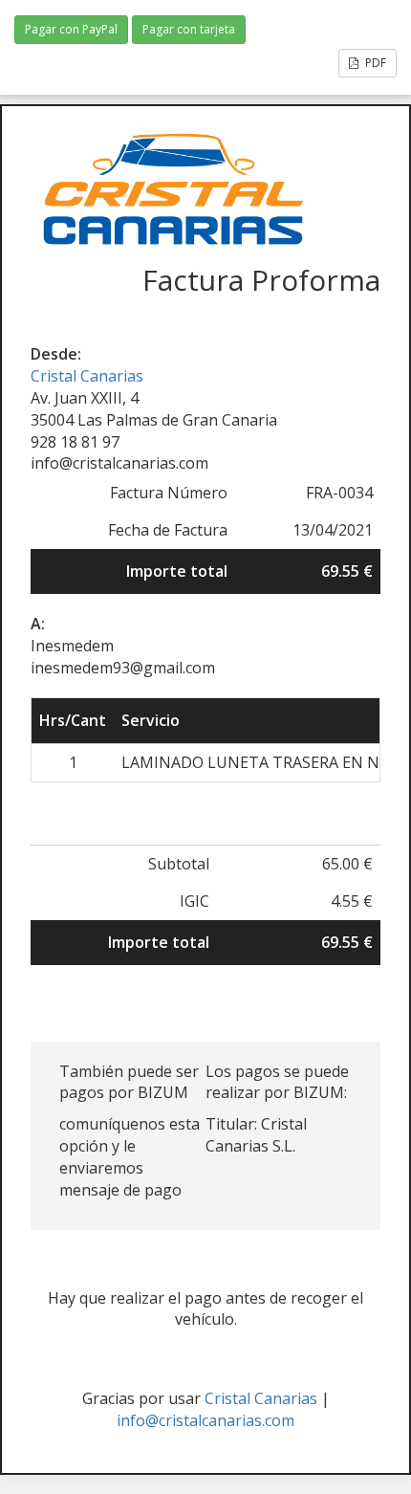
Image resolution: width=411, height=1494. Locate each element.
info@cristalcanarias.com (205, 1420)
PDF (374, 63)
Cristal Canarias (87, 375)
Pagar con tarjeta (188, 29)
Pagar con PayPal (71, 29)
